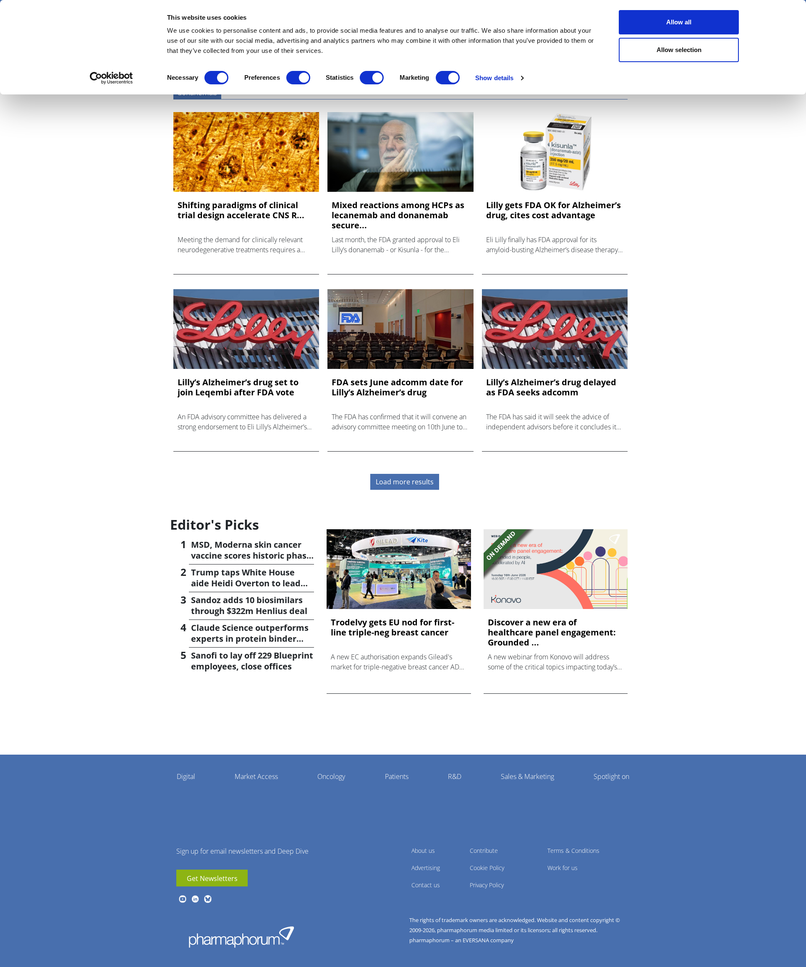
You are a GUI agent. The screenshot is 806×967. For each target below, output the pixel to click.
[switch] (298, 77)
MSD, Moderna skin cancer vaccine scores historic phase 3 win (251, 555)
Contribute (484, 851)
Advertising (425, 868)
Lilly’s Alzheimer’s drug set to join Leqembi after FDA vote (238, 387)
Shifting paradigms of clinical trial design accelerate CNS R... (241, 210)
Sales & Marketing (527, 776)
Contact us (425, 885)
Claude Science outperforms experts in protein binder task (250, 638)
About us (423, 851)
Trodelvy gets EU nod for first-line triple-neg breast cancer (392, 627)
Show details (494, 77)
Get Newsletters (212, 878)
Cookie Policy (487, 868)
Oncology (331, 776)
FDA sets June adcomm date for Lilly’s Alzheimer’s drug (397, 387)
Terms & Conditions (573, 851)
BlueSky (208, 899)
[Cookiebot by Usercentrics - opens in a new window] (111, 78)
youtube (182, 899)
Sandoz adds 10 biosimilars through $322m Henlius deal (249, 605)
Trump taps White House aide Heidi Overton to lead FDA (246, 583)
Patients (396, 776)
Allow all (678, 22)
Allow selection (679, 49)
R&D (454, 776)
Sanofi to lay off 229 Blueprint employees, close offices (252, 661)
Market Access (256, 776)
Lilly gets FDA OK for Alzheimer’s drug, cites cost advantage (553, 210)
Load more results (405, 481)
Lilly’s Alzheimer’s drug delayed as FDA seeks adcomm (551, 387)
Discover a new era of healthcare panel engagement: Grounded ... (552, 632)
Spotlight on (611, 776)
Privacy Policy (487, 885)
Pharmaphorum (241, 937)
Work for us (562, 868)
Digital (186, 776)
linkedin (195, 899)
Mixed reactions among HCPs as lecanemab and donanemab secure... (398, 215)
